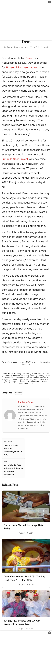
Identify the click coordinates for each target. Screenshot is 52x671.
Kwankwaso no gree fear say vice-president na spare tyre (22, 622)
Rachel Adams (13, 47)
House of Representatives (22, 67)
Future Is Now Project (15, 159)
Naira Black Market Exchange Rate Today (23, 526)
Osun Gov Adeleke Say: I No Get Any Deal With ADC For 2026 (24, 578)
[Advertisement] (26, 20)
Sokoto (29, 58)
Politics (18, 393)
